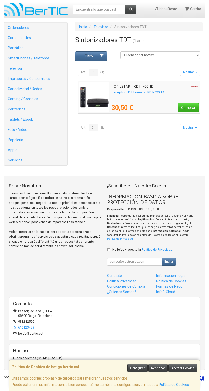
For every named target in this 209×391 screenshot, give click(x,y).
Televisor (15, 68)
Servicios (15, 160)
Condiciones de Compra (126, 286)
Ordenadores (18, 28)
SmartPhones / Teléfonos (29, 58)
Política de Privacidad (120, 238)
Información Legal (170, 276)
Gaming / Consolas (23, 99)
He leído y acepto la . (142, 249)
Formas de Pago (169, 286)
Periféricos (16, 109)
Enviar (168, 261)
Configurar (137, 368)
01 (93, 72)
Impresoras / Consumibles (29, 79)
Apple (12, 150)
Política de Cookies (174, 385)
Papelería (15, 140)
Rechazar (158, 368)
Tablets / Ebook (20, 119)
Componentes (19, 38)
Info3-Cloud (165, 292)
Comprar (188, 108)
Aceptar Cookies (182, 368)
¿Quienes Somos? (121, 292)
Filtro (89, 56)
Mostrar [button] (189, 72)
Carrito (195, 9)
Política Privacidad (121, 281)
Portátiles (15, 48)
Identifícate (167, 9)
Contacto (114, 276)
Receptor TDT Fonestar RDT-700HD (138, 92)
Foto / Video (17, 130)
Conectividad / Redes (25, 89)
